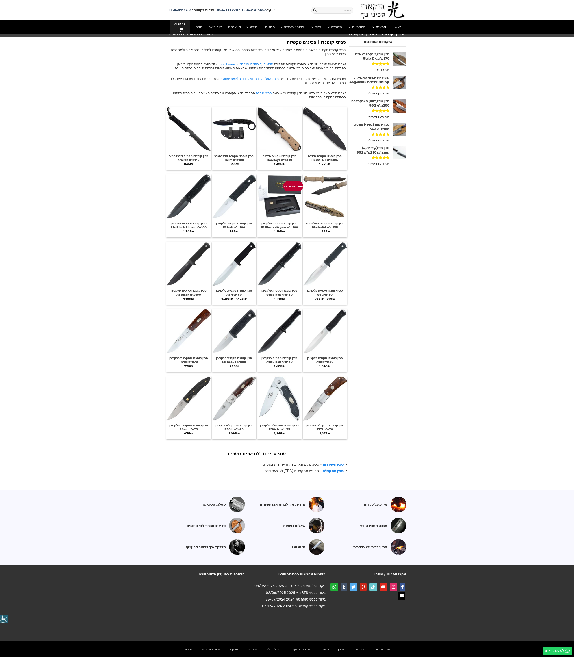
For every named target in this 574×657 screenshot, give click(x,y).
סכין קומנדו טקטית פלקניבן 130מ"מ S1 (325, 292)
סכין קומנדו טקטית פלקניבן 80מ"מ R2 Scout (234, 360)
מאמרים (252, 649)
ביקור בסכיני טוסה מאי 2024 (306, 599)
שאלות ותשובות (210, 649)
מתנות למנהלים (275, 649)
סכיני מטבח (383, 649)
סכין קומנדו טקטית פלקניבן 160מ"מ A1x (325, 360)
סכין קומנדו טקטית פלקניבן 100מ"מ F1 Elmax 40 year (279, 225)
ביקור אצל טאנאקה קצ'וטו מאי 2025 (301, 586)
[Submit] (315, 10)
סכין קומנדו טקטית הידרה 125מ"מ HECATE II (325, 158)
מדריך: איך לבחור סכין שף (206, 547)
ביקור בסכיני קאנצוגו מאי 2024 (304, 606)
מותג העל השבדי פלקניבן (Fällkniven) (246, 64)
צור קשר (233, 649)
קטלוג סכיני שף (214, 504)
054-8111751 (180, 10)
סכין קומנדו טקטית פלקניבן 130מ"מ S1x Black (279, 292)
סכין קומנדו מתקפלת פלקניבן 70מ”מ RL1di (188, 360)
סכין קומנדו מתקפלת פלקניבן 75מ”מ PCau (188, 427)
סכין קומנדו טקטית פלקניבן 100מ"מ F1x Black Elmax (189, 225)
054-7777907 (228, 10)
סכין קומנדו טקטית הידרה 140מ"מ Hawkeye (279, 158)
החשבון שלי (360, 649)
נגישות (188, 649)
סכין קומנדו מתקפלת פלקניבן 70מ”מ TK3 (325, 427)
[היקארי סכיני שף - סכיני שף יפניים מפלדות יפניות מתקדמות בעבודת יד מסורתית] (382, 10)
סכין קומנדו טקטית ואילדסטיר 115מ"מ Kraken (188, 158)
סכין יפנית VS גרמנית (370, 547)
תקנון (341, 649)
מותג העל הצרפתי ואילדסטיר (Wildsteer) (250, 79)
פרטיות (325, 649)
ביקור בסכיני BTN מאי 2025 (306, 593)
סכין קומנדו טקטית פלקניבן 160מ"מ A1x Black (279, 360)
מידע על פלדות (375, 504)
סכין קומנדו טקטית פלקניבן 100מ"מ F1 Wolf (234, 225)
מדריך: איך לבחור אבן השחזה (282, 504)
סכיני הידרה (264, 93)
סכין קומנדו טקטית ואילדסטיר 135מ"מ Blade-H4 (324, 225)
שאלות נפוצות (294, 526)
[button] (180, 27)
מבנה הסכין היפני (373, 526)
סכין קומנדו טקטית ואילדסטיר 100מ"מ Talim (234, 158)
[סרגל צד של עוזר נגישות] (4, 619)
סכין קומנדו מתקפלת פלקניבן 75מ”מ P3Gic (234, 427)
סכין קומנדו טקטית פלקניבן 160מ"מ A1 (234, 292)
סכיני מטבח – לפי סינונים (206, 526)
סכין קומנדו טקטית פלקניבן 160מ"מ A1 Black (189, 292)
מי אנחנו (298, 547)
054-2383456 (254, 10)
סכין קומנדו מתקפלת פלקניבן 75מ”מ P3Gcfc (279, 427)
